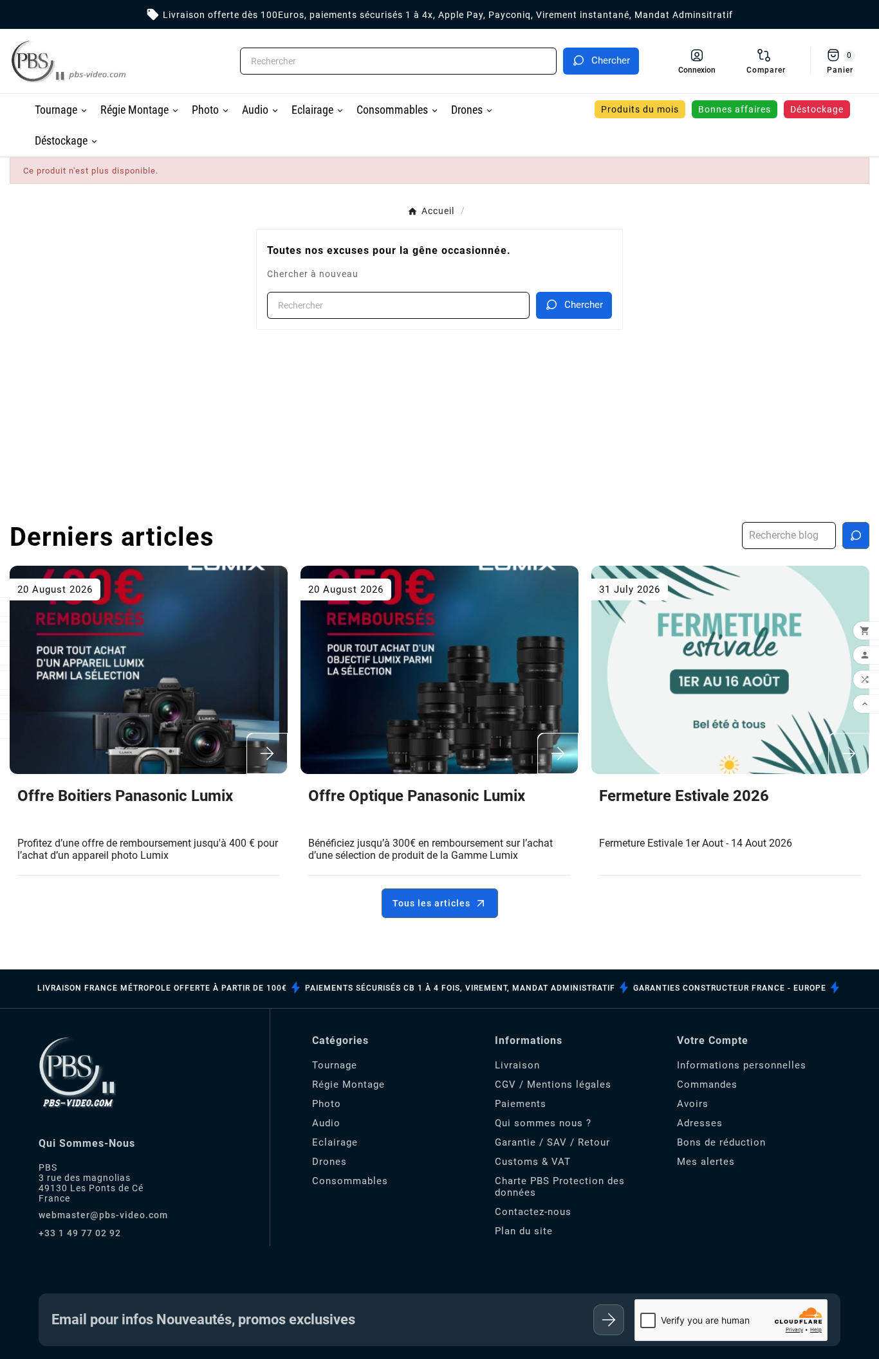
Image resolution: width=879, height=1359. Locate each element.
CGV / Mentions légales (553, 1084)
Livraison (517, 1065)
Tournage (334, 1065)
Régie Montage (348, 1084)
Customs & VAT (533, 1161)
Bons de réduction (721, 1142)
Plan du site (524, 1231)
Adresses (700, 1123)
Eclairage (335, 1142)
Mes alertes (706, 1161)
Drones (329, 1161)
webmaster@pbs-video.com (103, 1215)
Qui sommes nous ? (543, 1123)
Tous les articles (431, 903)
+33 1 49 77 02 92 (80, 1233)
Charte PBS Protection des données (560, 1186)
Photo (326, 1104)
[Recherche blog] (855, 535)
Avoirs (692, 1104)
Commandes (707, 1084)
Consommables (350, 1181)
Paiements (520, 1104)
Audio (326, 1123)
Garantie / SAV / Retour (552, 1142)
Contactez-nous (533, 1212)
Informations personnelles (741, 1065)
